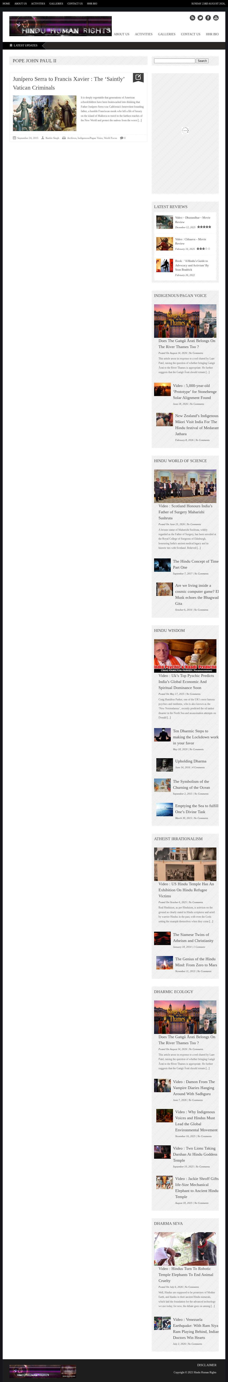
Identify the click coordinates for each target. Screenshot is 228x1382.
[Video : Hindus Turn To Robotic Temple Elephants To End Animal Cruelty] (187, 1249)
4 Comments (198, 767)
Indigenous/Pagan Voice (90, 138)
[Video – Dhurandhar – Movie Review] (164, 222)
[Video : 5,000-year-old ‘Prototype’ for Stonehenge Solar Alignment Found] (162, 389)
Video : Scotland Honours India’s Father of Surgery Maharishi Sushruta (185, 512)
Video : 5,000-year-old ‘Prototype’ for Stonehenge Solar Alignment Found (195, 391)
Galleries (56, 3)
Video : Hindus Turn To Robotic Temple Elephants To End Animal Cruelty (186, 1274)
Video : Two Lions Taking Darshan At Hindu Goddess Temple (195, 1154)
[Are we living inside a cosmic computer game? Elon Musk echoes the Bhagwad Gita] (164, 589)
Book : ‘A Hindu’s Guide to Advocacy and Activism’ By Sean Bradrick (192, 265)
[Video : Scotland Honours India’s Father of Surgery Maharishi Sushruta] (187, 486)
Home (6, 3)
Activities (38, 3)
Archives (71, 138)
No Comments (196, 352)
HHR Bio (92, 3)
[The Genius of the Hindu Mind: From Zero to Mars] (164, 962)
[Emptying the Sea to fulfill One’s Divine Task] (164, 809)
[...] (139, 120)
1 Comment (199, 946)
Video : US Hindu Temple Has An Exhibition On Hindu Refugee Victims (186, 890)
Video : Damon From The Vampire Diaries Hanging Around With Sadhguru (194, 1087)
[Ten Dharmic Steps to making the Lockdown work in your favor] (162, 734)
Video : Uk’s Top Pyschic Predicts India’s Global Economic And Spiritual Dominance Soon (186, 681)
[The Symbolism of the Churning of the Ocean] (162, 785)
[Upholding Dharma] (164, 765)
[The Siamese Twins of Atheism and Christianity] (162, 938)
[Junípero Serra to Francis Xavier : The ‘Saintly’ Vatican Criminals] (136, 78)
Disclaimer (206, 1365)
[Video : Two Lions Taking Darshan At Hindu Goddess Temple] (162, 1152)
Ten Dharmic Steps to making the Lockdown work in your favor (196, 737)
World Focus (110, 138)
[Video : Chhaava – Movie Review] (164, 244)
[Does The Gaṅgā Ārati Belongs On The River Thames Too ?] (187, 321)
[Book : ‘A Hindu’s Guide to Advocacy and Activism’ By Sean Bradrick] (164, 265)
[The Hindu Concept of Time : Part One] (162, 565)
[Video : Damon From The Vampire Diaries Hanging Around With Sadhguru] (162, 1085)
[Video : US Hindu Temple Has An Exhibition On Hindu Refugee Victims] (187, 864)
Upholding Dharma (190, 761)
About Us (20, 3)
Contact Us (75, 3)
